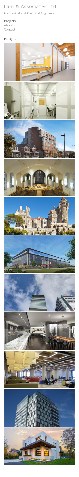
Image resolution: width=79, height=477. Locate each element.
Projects (10, 21)
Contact (9, 29)
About (8, 25)
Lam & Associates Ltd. (31, 9)
